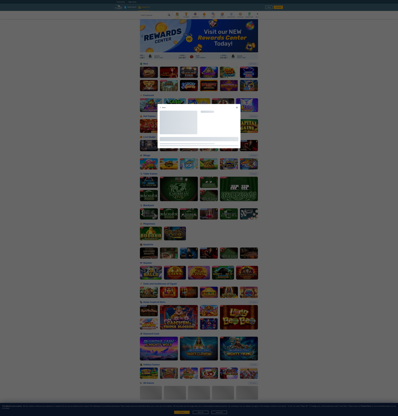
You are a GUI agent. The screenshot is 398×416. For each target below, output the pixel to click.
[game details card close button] (236, 107)
